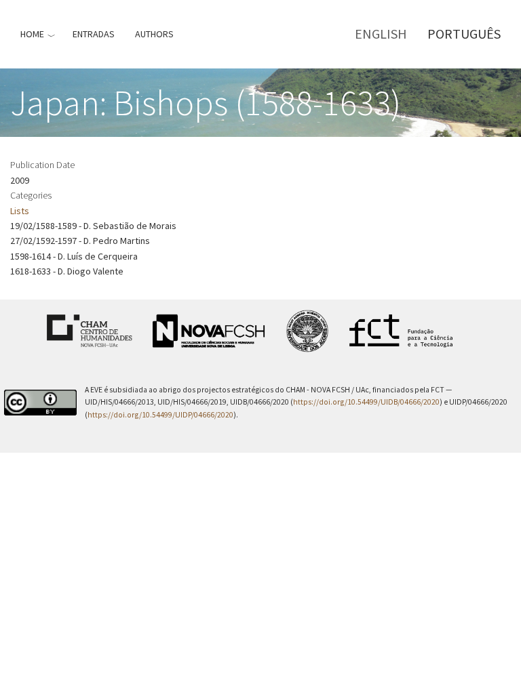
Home (32, 34)
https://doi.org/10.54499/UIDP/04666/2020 (160, 415)
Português (464, 33)
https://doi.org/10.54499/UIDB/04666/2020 (366, 402)
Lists (19, 211)
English (381, 33)
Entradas (94, 34)
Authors (154, 34)
